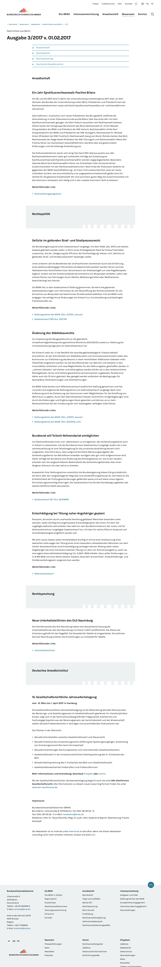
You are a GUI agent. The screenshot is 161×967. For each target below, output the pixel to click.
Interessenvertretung (129, 891)
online (102, 773)
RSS (120, 4)
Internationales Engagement (133, 906)
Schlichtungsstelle (90, 955)
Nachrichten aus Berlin (52, 24)
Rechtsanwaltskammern (56, 906)
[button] (65, 13)
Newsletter (35, 24)
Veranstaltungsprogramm (47, 193)
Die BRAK (49, 891)
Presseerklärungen (53, 944)
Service (85, 940)
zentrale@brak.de (22, 909)
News (47, 948)
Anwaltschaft (43, 47)
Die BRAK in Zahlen (53, 895)
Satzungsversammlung (55, 910)
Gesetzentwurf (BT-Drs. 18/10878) (51, 499)
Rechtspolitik (43, 53)
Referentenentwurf (44, 573)
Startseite (13, 24)
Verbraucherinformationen (94, 951)
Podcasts (49, 955)
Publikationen (108, 4)
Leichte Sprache (136, 4)
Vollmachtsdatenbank (92, 921)
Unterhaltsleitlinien (44, 650)
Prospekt (89, 773)
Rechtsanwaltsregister (92, 944)
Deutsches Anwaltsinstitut (49, 64)
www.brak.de (75, 831)
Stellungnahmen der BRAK (132, 899)
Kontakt (128, 4)
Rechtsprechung (44, 58)
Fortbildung (87, 914)
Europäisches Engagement (132, 902)
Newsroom (24, 24)
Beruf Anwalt (88, 910)
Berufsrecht (87, 895)
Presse (95, 4)
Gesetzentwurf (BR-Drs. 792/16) (50, 319)
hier (93, 834)
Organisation (51, 899)
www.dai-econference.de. (45, 787)
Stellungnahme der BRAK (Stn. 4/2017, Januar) (58, 417)
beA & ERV (87, 902)
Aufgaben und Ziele (129, 895)
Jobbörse (86, 948)
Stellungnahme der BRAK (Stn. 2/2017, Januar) (58, 314)
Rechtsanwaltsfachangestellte (96, 925)
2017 (66, 24)
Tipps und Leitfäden (91, 899)
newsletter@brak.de (73, 814)
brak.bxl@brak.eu (22, 928)
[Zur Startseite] (24, 11)
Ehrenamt (49, 914)
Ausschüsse (50, 902)
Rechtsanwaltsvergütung (94, 917)
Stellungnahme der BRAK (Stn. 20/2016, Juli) (57, 421)
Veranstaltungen (127, 910)
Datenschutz (126, 951)
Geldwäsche (125, 948)
